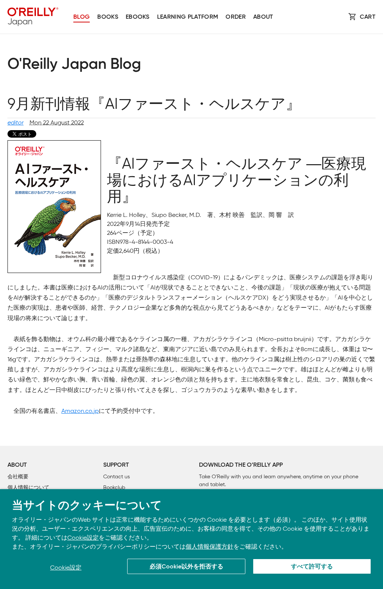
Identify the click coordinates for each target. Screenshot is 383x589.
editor (15, 122)
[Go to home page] (32, 16)
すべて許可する (312, 567)
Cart (368, 17)
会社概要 (17, 476)
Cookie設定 (83, 537)
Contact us (116, 476)
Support (116, 465)
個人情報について (28, 487)
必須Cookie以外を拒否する (186, 567)
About (263, 17)
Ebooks (138, 17)
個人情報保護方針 (209, 546)
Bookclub (114, 487)
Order (236, 17)
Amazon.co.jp (80, 410)
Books (107, 17)
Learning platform (187, 17)
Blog (81, 17)
